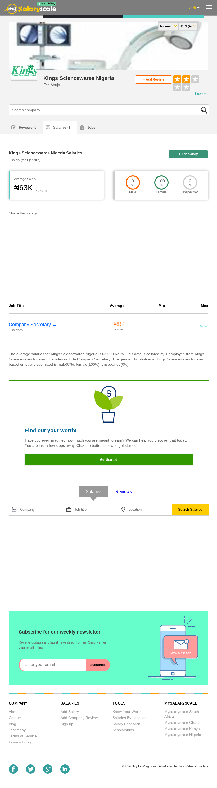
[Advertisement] (108, 261)
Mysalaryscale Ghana (182, 722)
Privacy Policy (20, 742)
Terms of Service (23, 736)
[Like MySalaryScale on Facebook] (13, 772)
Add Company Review (79, 718)
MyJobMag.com (144, 766)
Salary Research (126, 724)
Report (203, 326)
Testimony (17, 730)
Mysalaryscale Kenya (182, 728)
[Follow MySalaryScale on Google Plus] (47, 772)
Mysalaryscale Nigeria (182, 735)
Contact (15, 718)
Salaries (62, 127)
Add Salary (70, 712)
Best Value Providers (193, 766)
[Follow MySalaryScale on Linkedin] (65, 772)
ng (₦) (191, 8)
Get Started (108, 460)
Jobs (91, 127)
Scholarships (123, 730)
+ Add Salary (188, 154)
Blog (12, 724)
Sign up (67, 724)
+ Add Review (153, 79)
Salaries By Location (129, 718)
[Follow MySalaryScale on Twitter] (30, 772)
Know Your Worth (127, 712)
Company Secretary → (33, 324)
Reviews (28, 127)
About (14, 712)
